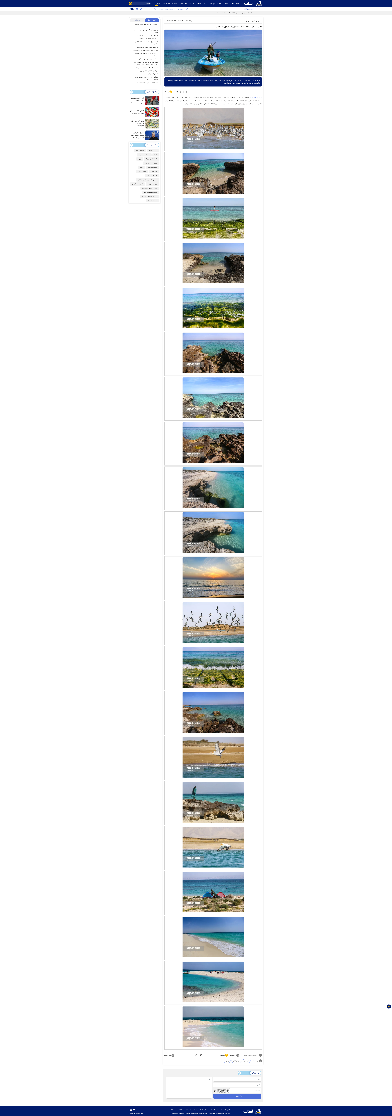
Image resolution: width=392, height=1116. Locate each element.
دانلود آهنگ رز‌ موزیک (151, 159)
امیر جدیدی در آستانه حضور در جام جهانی (146, 68)
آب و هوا (189, 1110)
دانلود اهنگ (154, 171)
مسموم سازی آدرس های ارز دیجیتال (147, 180)
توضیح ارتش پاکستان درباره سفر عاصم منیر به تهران (145, 31)
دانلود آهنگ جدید (152, 167)
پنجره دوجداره (140, 151)
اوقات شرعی (180, 1110)
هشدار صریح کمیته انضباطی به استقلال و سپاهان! (146, 43)
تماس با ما (219, 1110)
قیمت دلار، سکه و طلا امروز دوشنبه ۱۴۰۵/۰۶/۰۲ (137, 123)
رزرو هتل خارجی (142, 171)
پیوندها (196, 1110)
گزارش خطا (232, 1055)
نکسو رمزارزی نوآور (152, 176)
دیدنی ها (227, 1061)
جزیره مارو (246, 1061)
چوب (139, 159)
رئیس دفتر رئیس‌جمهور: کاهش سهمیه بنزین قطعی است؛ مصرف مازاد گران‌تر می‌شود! (137, 100)
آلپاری (141, 167)
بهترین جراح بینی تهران (151, 163)
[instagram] (137, 9)
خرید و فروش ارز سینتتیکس (149, 188)
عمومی (248, 21)
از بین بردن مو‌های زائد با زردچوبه (148, 39)
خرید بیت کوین (153, 151)
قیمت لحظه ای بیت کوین (150, 192)
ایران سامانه (132, 1113)
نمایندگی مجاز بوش (144, 155)
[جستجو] (130, 3)
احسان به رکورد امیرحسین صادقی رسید (147, 59)
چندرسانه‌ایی (255, 21)
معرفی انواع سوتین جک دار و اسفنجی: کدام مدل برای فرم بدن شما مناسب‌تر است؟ (146, 63)
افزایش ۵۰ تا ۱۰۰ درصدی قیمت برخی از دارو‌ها (137, 112)
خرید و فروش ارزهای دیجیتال (149, 197)
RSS (172, 1110)
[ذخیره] (201, 1055)
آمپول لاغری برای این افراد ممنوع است (147, 83)
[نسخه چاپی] (196, 1055)
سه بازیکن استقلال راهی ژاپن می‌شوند (147, 47)
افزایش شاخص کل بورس (151, 74)
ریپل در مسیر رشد (152, 184)
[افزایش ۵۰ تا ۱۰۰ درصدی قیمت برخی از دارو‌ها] (151, 112)
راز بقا (155, 155)
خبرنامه (204, 1110)
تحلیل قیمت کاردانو (137, 184)
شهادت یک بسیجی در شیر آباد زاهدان (147, 35)
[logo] (253, 3)
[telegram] (140, 9)
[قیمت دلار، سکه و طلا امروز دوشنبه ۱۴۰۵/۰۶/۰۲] (151, 123)
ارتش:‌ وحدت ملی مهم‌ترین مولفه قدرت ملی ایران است (146, 25)
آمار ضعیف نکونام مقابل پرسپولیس (148, 71)
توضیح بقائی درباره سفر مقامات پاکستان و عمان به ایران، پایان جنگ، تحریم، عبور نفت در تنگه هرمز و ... (137, 135)
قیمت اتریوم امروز (152, 201)
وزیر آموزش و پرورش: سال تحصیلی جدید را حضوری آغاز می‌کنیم (146, 78)
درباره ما (227, 1110)
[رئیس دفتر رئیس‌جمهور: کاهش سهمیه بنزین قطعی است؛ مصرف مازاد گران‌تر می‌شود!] (151, 100)
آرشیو (211, 1110)
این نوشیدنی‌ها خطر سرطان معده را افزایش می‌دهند (146, 55)
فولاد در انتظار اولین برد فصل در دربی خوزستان (145, 50)
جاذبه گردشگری (237, 1061)
